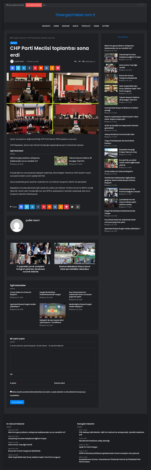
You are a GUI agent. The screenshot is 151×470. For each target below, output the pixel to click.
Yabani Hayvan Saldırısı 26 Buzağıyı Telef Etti (129, 98)
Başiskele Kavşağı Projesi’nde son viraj (128, 150)
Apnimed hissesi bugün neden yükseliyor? (23, 305)
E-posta (13, 383)
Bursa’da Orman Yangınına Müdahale (128, 76)
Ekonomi (65, 26)
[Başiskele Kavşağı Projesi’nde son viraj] (111, 152)
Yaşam (96, 26)
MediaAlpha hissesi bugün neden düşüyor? (80, 305)
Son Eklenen (122, 37)
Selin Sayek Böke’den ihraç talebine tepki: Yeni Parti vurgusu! (130, 88)
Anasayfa (46, 26)
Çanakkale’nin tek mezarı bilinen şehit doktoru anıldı (127, 202)
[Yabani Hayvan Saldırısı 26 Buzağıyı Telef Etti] (60, 160)
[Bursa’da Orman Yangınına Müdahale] (111, 78)
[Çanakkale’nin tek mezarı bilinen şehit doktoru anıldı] (111, 202)
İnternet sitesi (59, 383)
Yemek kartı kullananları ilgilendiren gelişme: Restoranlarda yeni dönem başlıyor (120, 180)
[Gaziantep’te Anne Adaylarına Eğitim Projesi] (111, 57)
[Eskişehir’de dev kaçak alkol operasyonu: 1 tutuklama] (53, 310)
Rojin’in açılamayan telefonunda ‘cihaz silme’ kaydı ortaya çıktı (121, 118)
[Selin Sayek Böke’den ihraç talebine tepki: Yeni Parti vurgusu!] (111, 88)
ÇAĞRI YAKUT (19, 61)
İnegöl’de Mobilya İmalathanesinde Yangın (50, 293)
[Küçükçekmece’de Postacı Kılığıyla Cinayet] (111, 192)
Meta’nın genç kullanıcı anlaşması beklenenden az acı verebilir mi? (119, 47)
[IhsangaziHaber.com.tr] (75, 15)
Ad (11, 374)
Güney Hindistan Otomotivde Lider (119, 134)
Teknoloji (86, 26)
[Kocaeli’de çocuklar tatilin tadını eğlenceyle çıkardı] (111, 163)
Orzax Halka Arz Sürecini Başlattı (20, 293)
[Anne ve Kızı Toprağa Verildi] (111, 68)
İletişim (105, 26)
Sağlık (75, 26)
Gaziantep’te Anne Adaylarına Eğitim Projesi (130, 55)
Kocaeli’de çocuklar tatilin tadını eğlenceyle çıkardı (129, 162)
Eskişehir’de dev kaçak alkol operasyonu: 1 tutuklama (52, 321)
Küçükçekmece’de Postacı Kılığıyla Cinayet (129, 190)
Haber (56, 26)
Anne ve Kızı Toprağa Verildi (53, 5)
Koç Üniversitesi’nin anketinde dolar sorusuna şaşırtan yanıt (80, 294)
